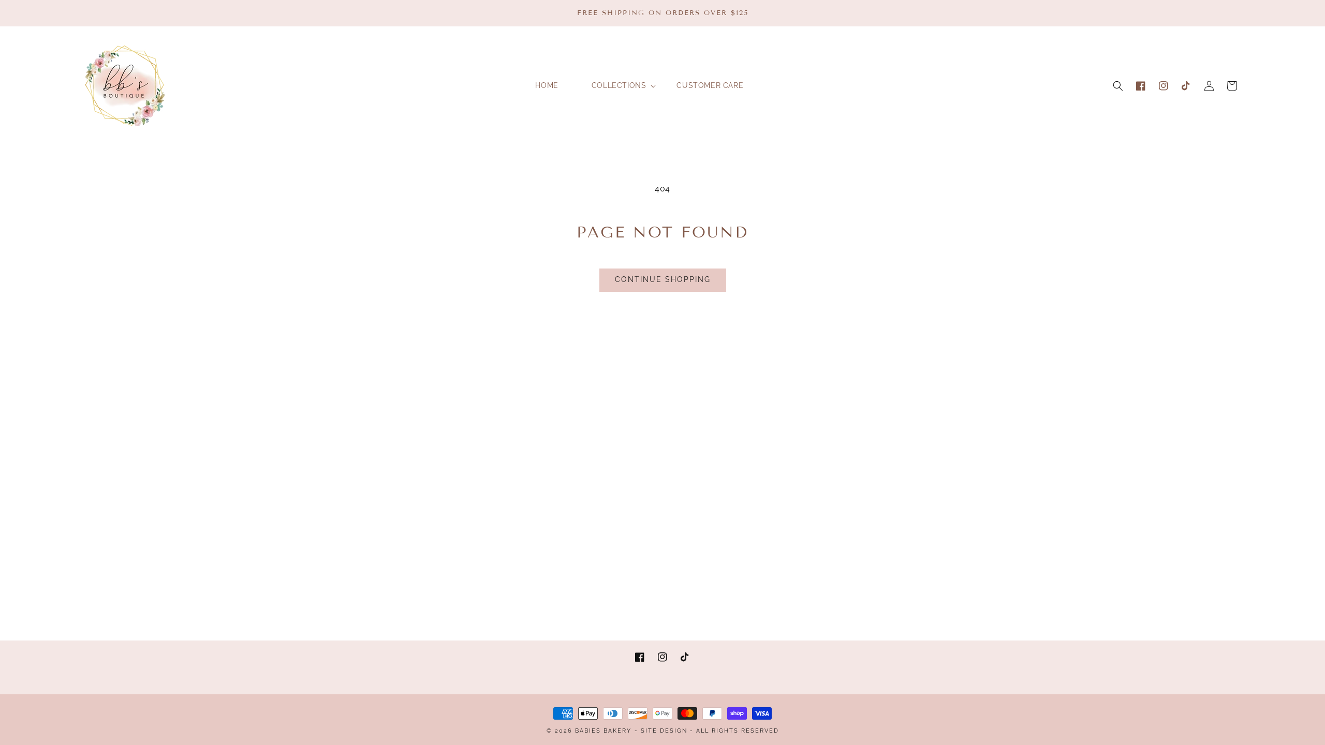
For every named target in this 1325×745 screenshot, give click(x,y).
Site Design (664, 730)
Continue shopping (663, 279)
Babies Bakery (603, 730)
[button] (1118, 85)
